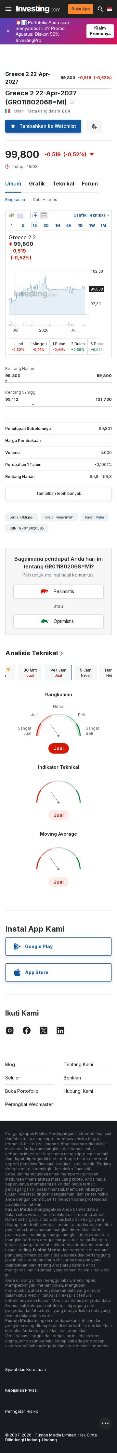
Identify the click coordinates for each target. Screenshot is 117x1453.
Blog (10, 1064)
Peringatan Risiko (21, 1411)
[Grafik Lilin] (11, 215)
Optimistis (64, 621)
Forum (90, 183)
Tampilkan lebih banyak (58, 493)
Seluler (12, 1077)
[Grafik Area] (20, 215)
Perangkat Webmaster (29, 1104)
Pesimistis (64, 591)
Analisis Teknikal (31, 653)
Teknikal (63, 183)
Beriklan (72, 1077)
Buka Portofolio (21, 1091)
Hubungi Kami (78, 1091)
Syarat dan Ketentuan (25, 1369)
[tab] (30, 672)
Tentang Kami (78, 1064)
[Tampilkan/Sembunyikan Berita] (43, 215)
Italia (100, 517)
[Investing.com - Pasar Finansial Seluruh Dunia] (38, 9)
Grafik (37, 183)
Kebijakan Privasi (21, 1390)
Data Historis (45, 199)
